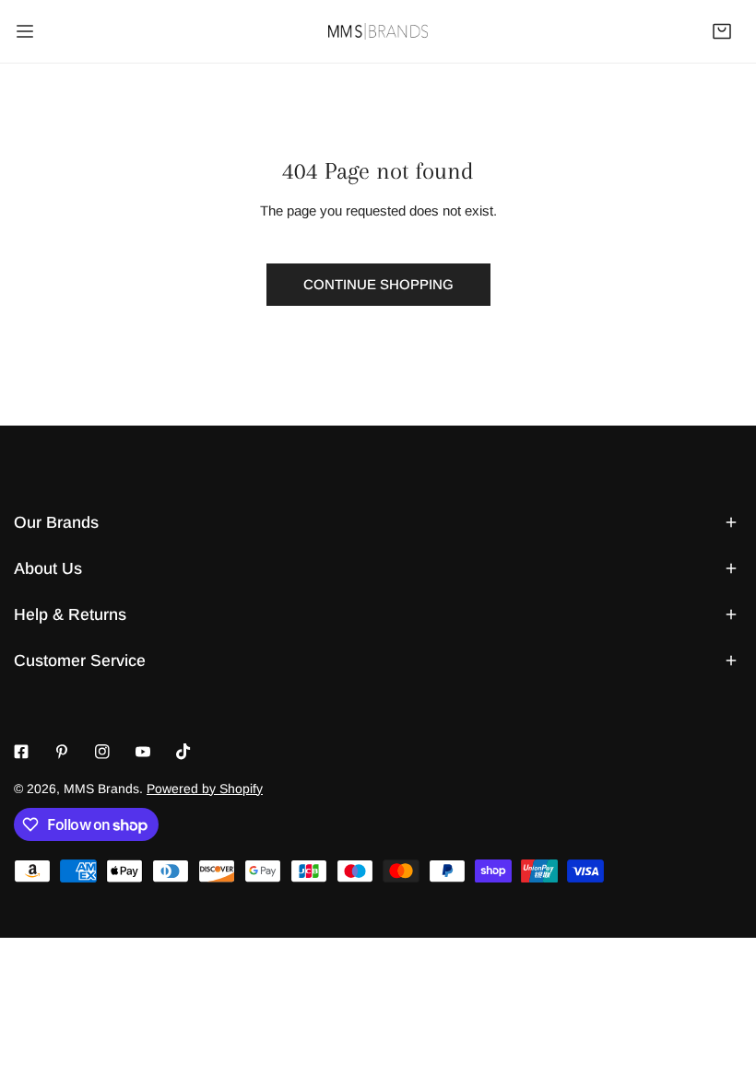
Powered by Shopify (205, 788)
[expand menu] (25, 31)
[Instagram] (102, 752)
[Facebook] (21, 752)
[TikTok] (183, 751)
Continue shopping (378, 284)
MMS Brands (101, 788)
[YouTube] (143, 752)
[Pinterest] (61, 752)
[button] (722, 31)
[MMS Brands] (378, 31)
